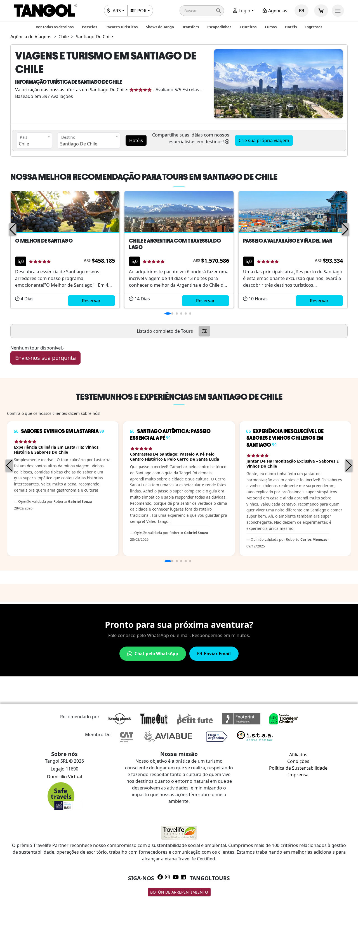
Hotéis (291, 26)
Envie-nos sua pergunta (45, 358)
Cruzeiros (248, 26)
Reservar (91, 301)
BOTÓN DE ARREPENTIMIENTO (179, 892)
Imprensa (298, 775)
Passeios (89, 26)
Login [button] (243, 11)
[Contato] (301, 10)
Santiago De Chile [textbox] (78, 144)
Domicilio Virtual (64, 777)
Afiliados (298, 754)
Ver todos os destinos (55, 26)
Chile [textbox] (24, 144)
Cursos (271, 26)
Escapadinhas (219, 26)
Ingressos (313, 26)
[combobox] (34, 140)
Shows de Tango (160, 26)
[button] (202, 10)
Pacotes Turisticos (121, 26)
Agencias (277, 11)
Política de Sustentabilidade (298, 768)
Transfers (190, 26)
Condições (298, 761)
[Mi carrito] (321, 10)
